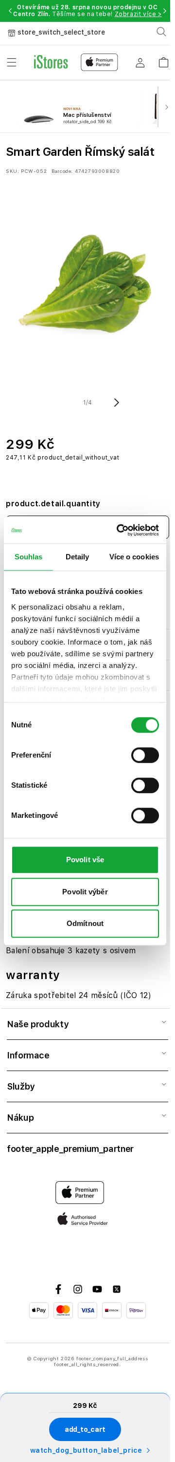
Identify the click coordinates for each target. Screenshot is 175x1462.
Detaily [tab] (77, 557)
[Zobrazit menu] (11, 62)
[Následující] (166, 106)
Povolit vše (85, 859)
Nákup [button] (20, 1117)
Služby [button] (21, 1086)
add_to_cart (85, 1429)
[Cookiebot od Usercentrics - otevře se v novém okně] (119, 530)
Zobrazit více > (138, 14)
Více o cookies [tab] (134, 557)
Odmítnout (85, 923)
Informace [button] (28, 1055)
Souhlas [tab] (29, 557)
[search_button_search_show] (161, 31)
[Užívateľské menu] (140, 62)
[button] (10, 11)
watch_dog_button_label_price (86, 1450)
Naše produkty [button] (37, 1024)
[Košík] (163, 59)
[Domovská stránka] (76, 62)
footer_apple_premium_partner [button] (70, 1149)
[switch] (145, 755)
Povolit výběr (84, 892)
